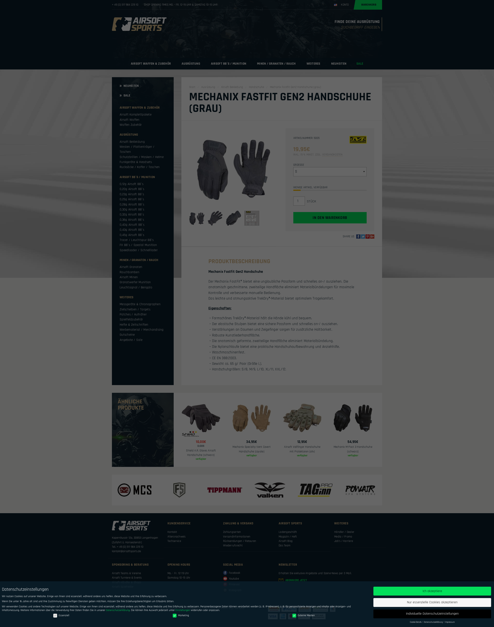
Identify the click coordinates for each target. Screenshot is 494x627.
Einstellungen (182, 610)
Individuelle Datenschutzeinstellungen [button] (432, 614)
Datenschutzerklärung (118, 610)
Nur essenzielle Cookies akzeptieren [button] (432, 602)
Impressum (450, 622)
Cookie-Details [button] (416, 622)
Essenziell (64, 615)
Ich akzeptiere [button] (432, 591)
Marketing (183, 615)
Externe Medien (306, 615)
